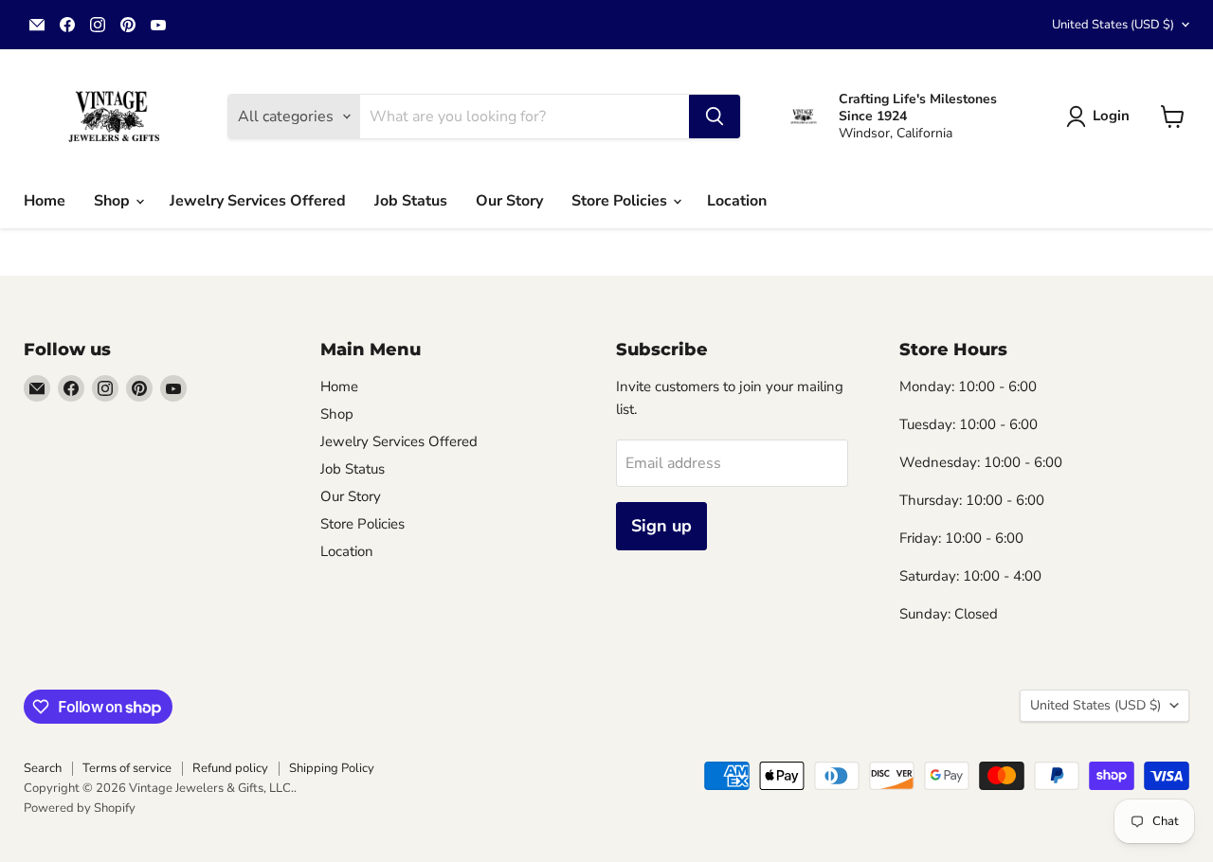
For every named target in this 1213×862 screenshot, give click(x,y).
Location (737, 200)
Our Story (509, 200)
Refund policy (230, 768)
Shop (114, 200)
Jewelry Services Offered (258, 200)
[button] (1101, 116)
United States (1113, 24)
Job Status (410, 200)
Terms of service (127, 768)
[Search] (714, 116)
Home (44, 200)
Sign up (661, 525)
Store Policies (621, 200)
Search (43, 768)
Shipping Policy (331, 768)
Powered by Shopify (80, 808)
